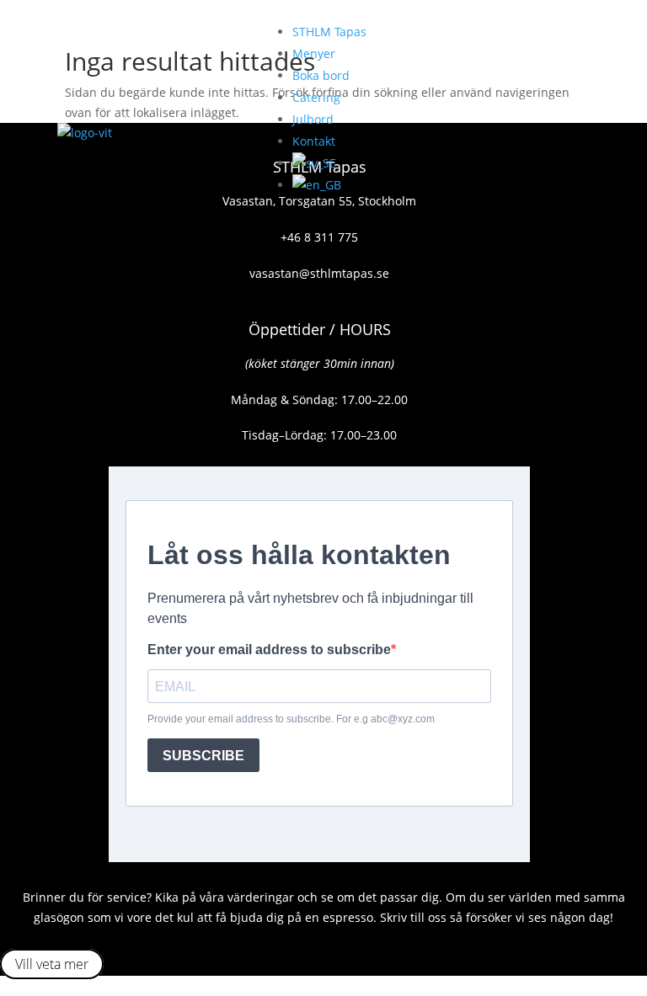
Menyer (313, 53)
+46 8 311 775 (319, 237)
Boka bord (321, 75)
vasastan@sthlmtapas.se (319, 273)
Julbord (313, 119)
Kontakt (313, 141)
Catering (316, 97)
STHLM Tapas (329, 32)
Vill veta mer (51, 964)
